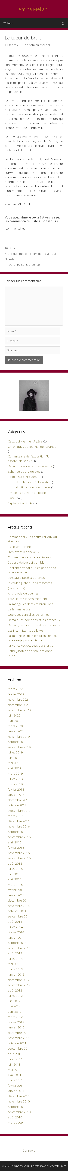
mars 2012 (15, 1017)
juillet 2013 (15, 959)
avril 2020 (14, 721)
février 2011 (16, 1086)
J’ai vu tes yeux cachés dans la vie (30, 645)
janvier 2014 (16, 937)
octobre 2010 (17, 1107)
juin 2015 (14, 874)
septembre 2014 (19, 916)
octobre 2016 (17, 832)
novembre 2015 (19, 853)
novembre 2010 (19, 1101)
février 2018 (16, 789)
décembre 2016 (19, 821)
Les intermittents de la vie (25, 630)
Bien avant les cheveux (23, 552)
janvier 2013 (16, 974)
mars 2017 (15, 816)
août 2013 (15, 953)
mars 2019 (15, 773)
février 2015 (16, 890)
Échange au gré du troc (24, 471)
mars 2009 (15, 1122)
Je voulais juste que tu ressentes (30, 583)
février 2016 (16, 847)
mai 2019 (14, 763)
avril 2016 (14, 842)
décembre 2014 (19, 900)
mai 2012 (14, 1006)
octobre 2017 (17, 805)
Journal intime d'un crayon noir (29, 487)
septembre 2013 (19, 948)
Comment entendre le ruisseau (29, 557)
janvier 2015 (16, 895)
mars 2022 (15, 689)
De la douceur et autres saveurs (30, 466)
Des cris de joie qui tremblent (27, 562)
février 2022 (16, 694)
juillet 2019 (15, 752)
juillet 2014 (15, 927)
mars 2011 (15, 1080)
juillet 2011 (15, 1059)
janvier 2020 (16, 731)
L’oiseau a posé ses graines (26, 578)
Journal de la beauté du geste (28, 482)
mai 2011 (14, 1070)
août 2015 (15, 863)
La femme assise (19, 609)
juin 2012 (14, 1001)
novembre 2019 (19, 737)
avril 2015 (14, 879)
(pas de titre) (16, 588)
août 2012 (15, 990)
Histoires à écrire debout (24, 477)
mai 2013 (14, 964)
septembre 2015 (19, 858)
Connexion (30, 1150)
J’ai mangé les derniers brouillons (30, 604)
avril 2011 (14, 1075)
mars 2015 (15, 885)
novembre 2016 (19, 826)
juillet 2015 (15, 869)
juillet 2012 (15, 996)
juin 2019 (14, 758)
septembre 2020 (19, 710)
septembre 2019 (19, 747)
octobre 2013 (17, 943)
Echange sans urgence (24, 265)
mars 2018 (15, 784)
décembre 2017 (19, 800)
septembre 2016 (19, 837)
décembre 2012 (19, 980)
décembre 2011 (19, 1033)
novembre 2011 (19, 1038)
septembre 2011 (19, 1048)
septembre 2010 (19, 1112)
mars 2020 (15, 726)
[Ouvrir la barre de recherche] (63, 23)
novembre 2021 (19, 699)
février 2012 (16, 1022)
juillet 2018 (15, 779)
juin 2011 (14, 1064)
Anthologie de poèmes (23, 593)
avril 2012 (14, 1012)
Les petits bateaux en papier (27, 493)
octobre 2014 (17, 911)
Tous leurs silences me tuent (27, 599)
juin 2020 (14, 715)
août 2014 (15, 922)
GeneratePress (57, 1166)
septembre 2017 (19, 811)
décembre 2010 (19, 1096)
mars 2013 (15, 969)
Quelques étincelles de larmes (28, 614)
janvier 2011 (16, 1091)
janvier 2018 (16, 795)
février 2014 (16, 932)
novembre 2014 (19, 906)
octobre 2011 (17, 1043)
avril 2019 (14, 768)
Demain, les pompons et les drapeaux (34, 620)
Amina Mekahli (34, 9)
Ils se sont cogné (19, 547)
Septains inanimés (20, 503)
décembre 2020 (19, 705)
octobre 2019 (17, 742)
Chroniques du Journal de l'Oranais (32, 447)
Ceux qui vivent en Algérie (25, 441)
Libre (12, 248)
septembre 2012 (19, 985)
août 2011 (15, 1054)
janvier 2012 (16, 1027)
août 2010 (15, 1117)
